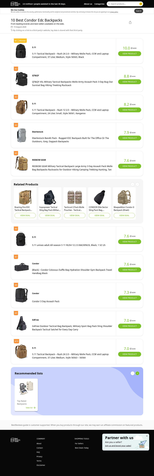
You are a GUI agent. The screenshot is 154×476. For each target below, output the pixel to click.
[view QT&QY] (21, 79)
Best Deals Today (82, 448)
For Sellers (79, 443)
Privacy (39, 456)
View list (29, 408)
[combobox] (125, 3)
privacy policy (114, 12)
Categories (99, 4)
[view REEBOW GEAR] (21, 163)
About (39, 443)
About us (88, 4)
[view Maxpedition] (124, 197)
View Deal (25, 215)
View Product (129, 53)
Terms (39, 461)
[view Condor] (99, 197)
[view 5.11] (21, 51)
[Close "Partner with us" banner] (147, 436)
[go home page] (15, 4)
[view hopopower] (50, 197)
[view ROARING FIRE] (25, 197)
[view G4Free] (21, 323)
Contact (40, 448)
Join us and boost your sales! (118, 445)
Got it (138, 11)
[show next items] (137, 373)
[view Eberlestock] (21, 135)
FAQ (38, 452)
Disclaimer (41, 465)
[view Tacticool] (74, 197)
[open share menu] (130, 22)
